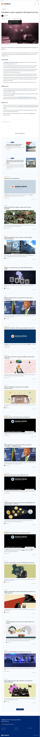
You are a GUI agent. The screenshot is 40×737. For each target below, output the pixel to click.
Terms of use (3, 729)
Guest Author (9, 642)
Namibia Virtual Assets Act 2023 (11, 62)
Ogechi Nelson (7, 197)
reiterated (14, 93)
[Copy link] (9, 19)
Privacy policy (30, 728)
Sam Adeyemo (6, 15)
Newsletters (16, 728)
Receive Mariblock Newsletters (7, 724)
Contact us (16, 729)
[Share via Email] (7, 19)
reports (10, 90)
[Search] (35, 4)
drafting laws (31, 113)
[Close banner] (20, 21)
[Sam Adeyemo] (2, 16)
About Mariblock (3, 728)
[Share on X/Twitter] (2, 19)
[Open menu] (38, 4)
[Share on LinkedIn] (5, 19)
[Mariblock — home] (6, 4)
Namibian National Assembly (24, 97)
